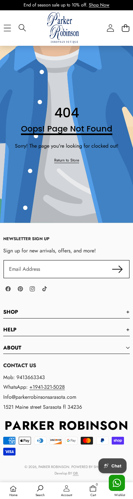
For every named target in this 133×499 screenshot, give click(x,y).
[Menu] (7, 28)
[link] (66, 160)
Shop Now (99, 5)
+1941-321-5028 (47, 387)
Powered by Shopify (89, 466)
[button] (125, 28)
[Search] (22, 27)
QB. (76, 473)
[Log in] (110, 28)
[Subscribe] (117, 269)
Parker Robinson (53, 466)
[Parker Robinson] (66, 34)
